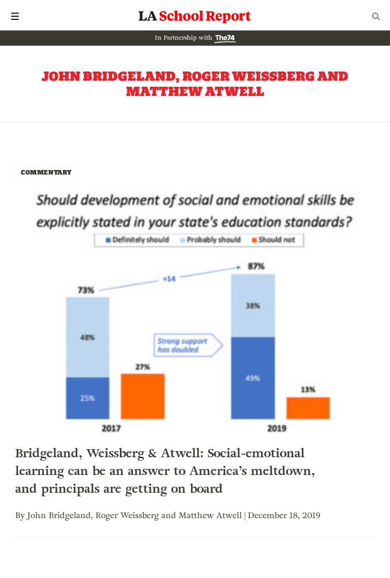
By (21, 515)
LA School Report (195, 16)
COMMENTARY (46, 172)
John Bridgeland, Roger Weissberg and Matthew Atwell (134, 515)
